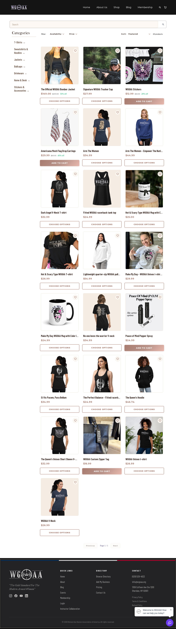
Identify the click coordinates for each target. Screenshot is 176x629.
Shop (117, 7)
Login (62, 603)
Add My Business (103, 581)
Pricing (99, 587)
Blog (128, 7)
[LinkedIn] (26, 595)
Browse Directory (103, 576)
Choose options (59, 101)
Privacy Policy (137, 597)
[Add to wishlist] (75, 50)
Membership (145, 7)
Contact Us (100, 592)
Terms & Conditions (139, 601)
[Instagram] (10, 595)
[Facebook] (15, 595)
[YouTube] (21, 595)
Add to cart (144, 101)
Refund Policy (137, 605)
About (62, 581)
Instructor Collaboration (70, 608)
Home (86, 7)
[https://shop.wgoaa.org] (19, 7)
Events (63, 592)
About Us (102, 7)
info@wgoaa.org (139, 581)
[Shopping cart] (165, 7)
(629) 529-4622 (138, 576)
